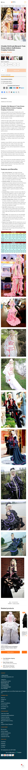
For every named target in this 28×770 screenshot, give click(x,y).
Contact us (3, 699)
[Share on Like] (2, 92)
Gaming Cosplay (4, 734)
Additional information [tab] (6, 101)
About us (3, 697)
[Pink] (12, 58)
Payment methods (5, 717)
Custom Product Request (7, 724)
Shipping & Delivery (5, 719)
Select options (10, 652)
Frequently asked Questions (7, 715)
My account (3, 729)
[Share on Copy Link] (18, 92)
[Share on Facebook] (4, 92)
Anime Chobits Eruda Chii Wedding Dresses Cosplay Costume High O (9, 647)
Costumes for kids (5, 736)
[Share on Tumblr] (16, 92)
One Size (10, 64)
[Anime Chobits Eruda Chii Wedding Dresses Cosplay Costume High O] (10, 627)
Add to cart (16, 70)
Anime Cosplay (4, 731)
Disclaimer (3, 708)
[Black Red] (7, 58)
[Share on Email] (11, 92)
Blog (2, 722)
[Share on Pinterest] (9, 92)
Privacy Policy (4, 704)
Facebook (3, 741)
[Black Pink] (3, 58)
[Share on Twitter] (7, 92)
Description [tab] (4, 98)
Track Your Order (5, 713)
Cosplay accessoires (6, 733)
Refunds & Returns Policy (7, 720)
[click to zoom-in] (13, 20)
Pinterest (3, 743)
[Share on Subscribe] (14, 92)
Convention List (4, 706)
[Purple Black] (21, 58)
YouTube (3, 747)
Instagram (3, 745)
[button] (5, 70)
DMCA (2, 701)
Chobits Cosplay (16, 603)
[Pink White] (16, 58)
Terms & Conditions (5, 703)
